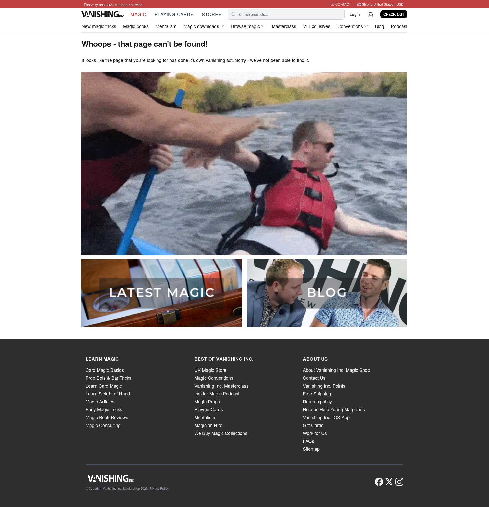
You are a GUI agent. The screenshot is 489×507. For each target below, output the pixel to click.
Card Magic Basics (105, 369)
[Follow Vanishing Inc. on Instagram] (399, 482)
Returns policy (317, 401)
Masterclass (284, 26)
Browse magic (245, 26)
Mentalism (166, 26)
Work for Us (315, 433)
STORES (212, 14)
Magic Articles (100, 401)
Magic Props (207, 401)
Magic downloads (201, 26)
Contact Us (314, 377)
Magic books (136, 26)
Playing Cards (208, 409)
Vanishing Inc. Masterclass (221, 385)
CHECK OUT (393, 14)
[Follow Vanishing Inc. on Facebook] (379, 482)
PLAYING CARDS (174, 14)
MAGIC (138, 14)
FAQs (308, 440)
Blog (379, 26)
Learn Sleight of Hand (108, 393)
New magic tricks (99, 26)
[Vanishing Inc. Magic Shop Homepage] (127, 478)
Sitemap (311, 448)
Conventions (350, 26)
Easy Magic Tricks (104, 409)
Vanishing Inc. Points (324, 385)
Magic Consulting (103, 425)
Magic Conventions (213, 377)
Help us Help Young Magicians (334, 409)
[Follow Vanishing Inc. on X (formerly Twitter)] (389, 482)
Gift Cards (313, 425)
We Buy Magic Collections (220, 433)
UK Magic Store (210, 369)
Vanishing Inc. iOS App (326, 417)
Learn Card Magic (104, 385)
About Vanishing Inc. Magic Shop (336, 369)
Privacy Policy (159, 488)
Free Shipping (317, 393)
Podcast (399, 26)
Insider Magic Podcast (216, 393)
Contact (343, 4)
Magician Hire (208, 425)
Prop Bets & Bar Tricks (108, 377)
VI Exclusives (316, 26)
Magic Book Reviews (107, 417)
